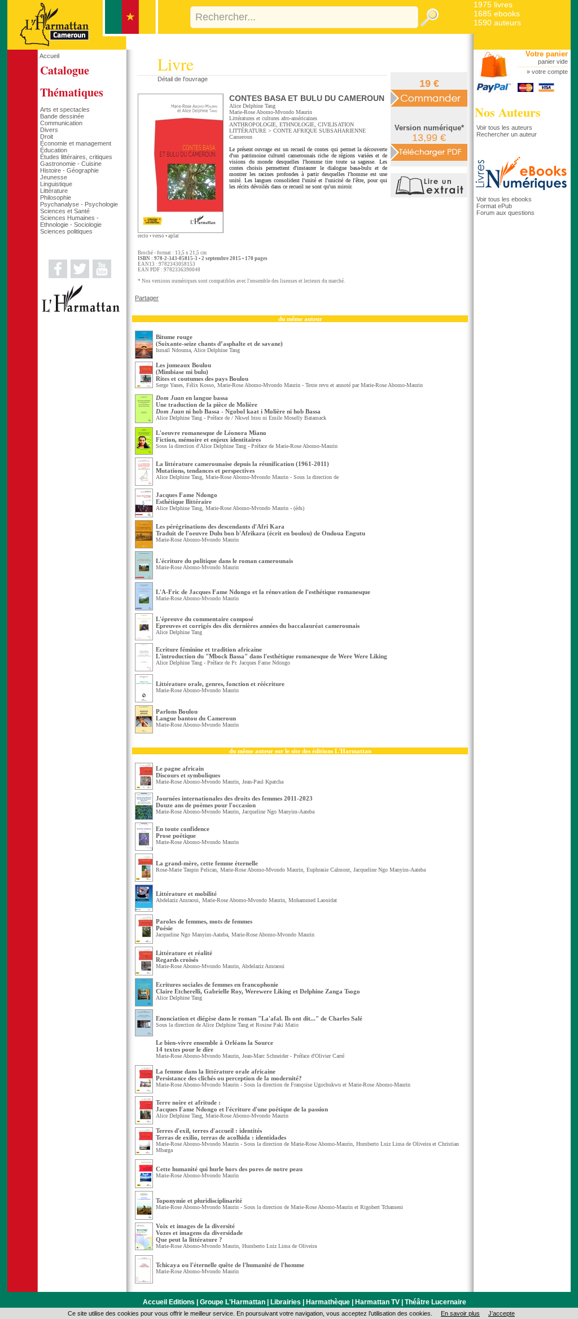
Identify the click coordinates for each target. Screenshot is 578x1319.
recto (143, 236)
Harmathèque (328, 1302)
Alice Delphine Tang (252, 106)
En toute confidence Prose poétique (182, 832)
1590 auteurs (497, 22)
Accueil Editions (169, 1302)
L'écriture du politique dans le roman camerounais (224, 560)
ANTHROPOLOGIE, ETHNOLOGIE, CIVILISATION (291, 124)
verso (158, 236)
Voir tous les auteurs (504, 127)
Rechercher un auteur (506, 134)
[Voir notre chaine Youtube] (102, 275)
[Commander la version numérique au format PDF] (429, 151)
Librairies (285, 1302)
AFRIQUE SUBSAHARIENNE (329, 130)
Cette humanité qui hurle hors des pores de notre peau (229, 1169)
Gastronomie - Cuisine (71, 163)
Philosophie (55, 197)
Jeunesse (53, 177)
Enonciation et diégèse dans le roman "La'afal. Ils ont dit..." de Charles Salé (259, 1018)
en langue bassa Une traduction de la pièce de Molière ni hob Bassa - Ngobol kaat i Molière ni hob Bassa (238, 404)
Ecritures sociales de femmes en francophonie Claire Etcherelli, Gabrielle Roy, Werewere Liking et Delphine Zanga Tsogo (258, 988)
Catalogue (64, 70)
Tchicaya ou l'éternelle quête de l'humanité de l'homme (230, 1264)
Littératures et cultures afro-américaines (273, 118)
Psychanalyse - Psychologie (79, 204)
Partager (147, 297)
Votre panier (547, 54)
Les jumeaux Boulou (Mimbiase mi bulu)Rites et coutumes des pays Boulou (202, 372)
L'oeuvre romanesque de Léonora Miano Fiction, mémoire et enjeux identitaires (211, 436)
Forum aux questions (505, 212)
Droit (46, 136)
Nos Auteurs (508, 112)
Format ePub (494, 206)
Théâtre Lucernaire (435, 1302)
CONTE (282, 130)
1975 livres (493, 4)
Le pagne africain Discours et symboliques (188, 772)
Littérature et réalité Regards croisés (184, 956)
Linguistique (56, 184)
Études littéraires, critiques (76, 156)
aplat (173, 236)
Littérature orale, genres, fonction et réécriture (220, 683)
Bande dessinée (62, 116)
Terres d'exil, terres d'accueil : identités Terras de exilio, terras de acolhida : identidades (221, 1134)
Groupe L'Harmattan (232, 1302)
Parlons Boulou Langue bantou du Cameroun (196, 715)
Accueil (49, 55)
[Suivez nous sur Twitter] (80, 275)
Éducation (53, 150)
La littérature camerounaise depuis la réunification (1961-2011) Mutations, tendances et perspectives (242, 467)
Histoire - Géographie (69, 170)
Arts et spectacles (65, 109)
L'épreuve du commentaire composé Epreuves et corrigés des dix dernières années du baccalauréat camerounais (258, 622)
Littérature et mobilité (186, 893)
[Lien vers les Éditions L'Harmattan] (80, 310)
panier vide (553, 61)
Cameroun (240, 137)
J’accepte (501, 1313)
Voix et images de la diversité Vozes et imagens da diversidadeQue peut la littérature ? (199, 1233)
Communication (61, 123)
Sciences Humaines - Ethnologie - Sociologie (71, 221)
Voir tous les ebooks (504, 199)
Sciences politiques (66, 231)
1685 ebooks (497, 13)
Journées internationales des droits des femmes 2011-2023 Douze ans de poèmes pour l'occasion (234, 801)
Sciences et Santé (65, 211)
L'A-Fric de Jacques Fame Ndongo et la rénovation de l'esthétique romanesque (263, 591)
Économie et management (75, 143)
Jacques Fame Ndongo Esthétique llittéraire (186, 498)
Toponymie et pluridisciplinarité (199, 1200)
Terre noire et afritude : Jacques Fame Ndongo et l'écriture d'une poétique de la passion (242, 1106)
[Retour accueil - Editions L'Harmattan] (82, 47)
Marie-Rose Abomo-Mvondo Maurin (270, 112)
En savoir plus (460, 1313)
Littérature (54, 190)
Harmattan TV (377, 1302)
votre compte (550, 71)
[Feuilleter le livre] (430, 195)
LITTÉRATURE (247, 130)
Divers (49, 129)
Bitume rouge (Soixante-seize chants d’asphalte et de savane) (219, 340)
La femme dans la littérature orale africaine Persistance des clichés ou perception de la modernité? (229, 1074)
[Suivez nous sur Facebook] (58, 275)
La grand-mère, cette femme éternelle (207, 863)
